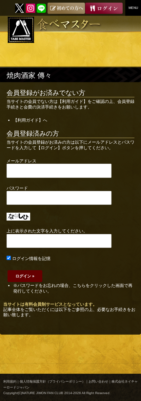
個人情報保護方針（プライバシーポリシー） (52, 381)
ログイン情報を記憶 (30, 258)
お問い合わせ (98, 381)
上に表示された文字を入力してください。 (47, 230)
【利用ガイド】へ (30, 120)
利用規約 (9, 381)
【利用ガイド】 (73, 101)
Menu (133, 8)
